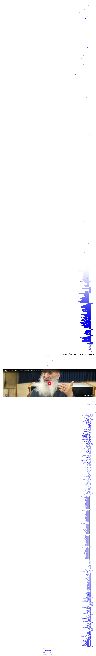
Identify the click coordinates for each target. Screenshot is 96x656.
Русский (89, 348)
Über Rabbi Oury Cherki (86, 341)
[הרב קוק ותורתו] (85, 292)
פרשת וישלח (87, 504)
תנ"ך (90, 84)
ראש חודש (87, 244)
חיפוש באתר (89, 4)
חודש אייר (87, 65)
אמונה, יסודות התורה (85, 41)
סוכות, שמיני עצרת (85, 78)
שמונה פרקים (86, 138)
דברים (88, 90)
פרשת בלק (87, 542)
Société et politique (85, 29)
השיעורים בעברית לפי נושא (86, 9)
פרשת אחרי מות (86, 529)
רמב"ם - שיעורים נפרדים (84, 145)
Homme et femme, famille (86, 435)
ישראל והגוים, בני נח (85, 48)
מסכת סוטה (87, 119)
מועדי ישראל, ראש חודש (87, 467)
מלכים (88, 94)
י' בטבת (87, 80)
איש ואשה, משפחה (85, 239)
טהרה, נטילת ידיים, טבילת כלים (85, 322)
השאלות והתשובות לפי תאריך (86, 306)
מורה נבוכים (87, 144)
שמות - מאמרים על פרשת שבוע (83, 268)
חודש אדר (89, 487)
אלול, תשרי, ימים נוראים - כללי (86, 479)
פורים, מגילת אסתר (85, 83)
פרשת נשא (87, 537)
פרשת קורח (87, 540)
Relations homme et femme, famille (82, 30)
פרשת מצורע (86, 528)
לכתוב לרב (91, 342)
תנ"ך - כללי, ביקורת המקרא (84, 85)
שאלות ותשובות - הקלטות (84, 58)
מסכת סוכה (87, 112)
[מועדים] (88, 243)
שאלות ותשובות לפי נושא (87, 305)
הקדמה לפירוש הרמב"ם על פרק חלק (82, 139)
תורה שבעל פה (86, 285)
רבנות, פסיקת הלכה (85, 132)
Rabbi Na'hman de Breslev (84, 34)
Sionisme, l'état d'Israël (85, 28)
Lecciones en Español (87, 39)
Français (89, 346)
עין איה (87, 166)
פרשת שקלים (89, 488)
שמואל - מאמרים (86, 274)
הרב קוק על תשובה (85, 174)
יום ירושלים (87, 68)
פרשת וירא (87, 500)
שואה (88, 49)
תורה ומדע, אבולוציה (85, 43)
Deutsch (89, 350)
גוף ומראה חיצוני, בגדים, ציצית (86, 320)
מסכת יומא (87, 111)
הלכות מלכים (86, 143)
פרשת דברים (86, 548)
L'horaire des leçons (85, 17)
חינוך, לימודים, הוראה (87, 318)
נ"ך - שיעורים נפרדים (85, 101)
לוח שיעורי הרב (88, 11)
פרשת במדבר (86, 536)
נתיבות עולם (87, 152)
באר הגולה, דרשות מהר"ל (84, 150)
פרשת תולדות (86, 502)
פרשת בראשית (86, 497)
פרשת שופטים (86, 552)
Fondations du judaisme (85, 26)
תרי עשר (87, 98)
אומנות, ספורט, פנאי (85, 57)
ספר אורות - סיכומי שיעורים (84, 293)
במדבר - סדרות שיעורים (85, 535)
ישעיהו (88, 95)
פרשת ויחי (87, 508)
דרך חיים (87, 151)
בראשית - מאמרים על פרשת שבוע (83, 267)
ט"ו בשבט (87, 81)
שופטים (87, 92)
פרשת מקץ (87, 506)
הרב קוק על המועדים (85, 297)
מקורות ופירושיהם (88, 308)
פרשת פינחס (87, 543)
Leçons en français (88, 14)
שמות (88, 87)
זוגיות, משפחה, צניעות (85, 52)
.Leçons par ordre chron (87, 421)
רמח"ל (90, 154)
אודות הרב (91, 335)
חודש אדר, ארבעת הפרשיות (84, 263)
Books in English (88, 332)
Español (89, 349)
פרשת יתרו (87, 515)
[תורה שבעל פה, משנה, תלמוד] (80, 281)
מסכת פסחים (86, 109)
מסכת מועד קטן (86, 116)
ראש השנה (87, 75)
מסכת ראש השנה (86, 110)
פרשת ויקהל (87, 520)
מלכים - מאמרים (86, 275)
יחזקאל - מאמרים (86, 278)
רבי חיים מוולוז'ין (88, 161)
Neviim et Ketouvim (85, 24)
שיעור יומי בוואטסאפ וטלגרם (88, 417)
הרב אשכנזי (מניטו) (88, 178)
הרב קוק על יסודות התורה (84, 298)
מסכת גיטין (89, 588)
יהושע (88, 91)
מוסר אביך (87, 169)
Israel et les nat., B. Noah (86, 436)
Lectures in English (87, 38)
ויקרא (88, 88)
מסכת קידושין (86, 121)
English (89, 347)
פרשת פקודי (87, 521)
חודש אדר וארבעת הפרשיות (84, 82)
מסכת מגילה (87, 115)
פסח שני (87, 67)
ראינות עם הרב (86, 241)
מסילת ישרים (86, 155)
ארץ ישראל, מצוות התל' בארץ (86, 455)
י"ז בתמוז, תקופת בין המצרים (84, 252)
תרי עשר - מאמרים (85, 279)
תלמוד (88, 283)
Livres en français (88, 331)
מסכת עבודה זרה (86, 125)
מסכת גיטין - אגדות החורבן (84, 120)
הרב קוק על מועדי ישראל (84, 173)
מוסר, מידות (87, 42)
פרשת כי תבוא (86, 554)
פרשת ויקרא (87, 524)
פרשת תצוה (87, 518)
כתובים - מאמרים (86, 280)
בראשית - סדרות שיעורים (84, 496)
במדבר (88, 89)
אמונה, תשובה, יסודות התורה (86, 307)
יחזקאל (87, 97)
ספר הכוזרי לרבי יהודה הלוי (86, 288)
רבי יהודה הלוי (88, 136)
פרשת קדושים (86, 530)
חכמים (88, 284)
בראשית (87, 86)
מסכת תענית (87, 114)
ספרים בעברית (88, 330)
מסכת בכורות (86, 128)
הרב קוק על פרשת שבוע (85, 172)
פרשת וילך (87, 556)
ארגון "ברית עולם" (90, 343)
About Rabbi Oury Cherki (86, 338)
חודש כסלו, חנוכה (86, 79)
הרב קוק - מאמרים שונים (84, 302)
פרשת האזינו (87, 557)
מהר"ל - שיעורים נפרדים (85, 153)
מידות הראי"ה (86, 295)
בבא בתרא (87, 123)
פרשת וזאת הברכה (85, 558)
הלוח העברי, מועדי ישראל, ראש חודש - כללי (81, 62)
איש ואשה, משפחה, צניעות (86, 319)
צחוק (88, 240)
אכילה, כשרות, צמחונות (85, 54)
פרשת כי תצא (86, 553)
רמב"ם (90, 137)
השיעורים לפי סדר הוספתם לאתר (85, 10)
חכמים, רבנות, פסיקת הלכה (86, 310)
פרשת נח (87, 498)
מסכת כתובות (86, 118)
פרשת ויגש (87, 507)
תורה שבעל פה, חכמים (87, 129)
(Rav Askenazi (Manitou (84, 36)
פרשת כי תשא (86, 519)
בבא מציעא (89, 590)
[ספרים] (90, 329)
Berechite (87, 19)
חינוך (88, 53)
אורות (88, 163)
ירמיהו (88, 96)
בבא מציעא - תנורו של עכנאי (84, 122)
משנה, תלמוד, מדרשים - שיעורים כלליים (82, 103)
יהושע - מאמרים (86, 272)
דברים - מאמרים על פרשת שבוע (83, 271)
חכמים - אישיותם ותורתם (84, 133)
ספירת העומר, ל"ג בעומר (84, 64)
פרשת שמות (87, 511)
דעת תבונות (87, 157)
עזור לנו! (89, 5)
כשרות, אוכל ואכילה (87, 321)
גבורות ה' (87, 147)
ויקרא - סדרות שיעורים (85, 523)
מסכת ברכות (87, 107)
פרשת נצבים (87, 555)
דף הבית (91, 3)
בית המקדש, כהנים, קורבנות (84, 51)
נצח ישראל (87, 149)
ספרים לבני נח (88, 334)
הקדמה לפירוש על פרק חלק (86, 607)
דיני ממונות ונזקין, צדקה (87, 324)
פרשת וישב (87, 505)
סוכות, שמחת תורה (85, 259)
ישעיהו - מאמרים (86, 276)
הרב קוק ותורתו (88, 292)
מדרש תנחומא (86, 106)
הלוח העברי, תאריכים (87, 326)
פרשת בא (87, 513)
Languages (91, 344)
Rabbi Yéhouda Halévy (85, 32)
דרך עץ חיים (87, 158)
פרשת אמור (87, 531)
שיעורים (92, 8)
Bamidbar (87, 22)
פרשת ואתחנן (86, 549)
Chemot (87, 20)
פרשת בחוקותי (86, 533)
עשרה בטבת (87, 261)
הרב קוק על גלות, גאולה (85, 300)
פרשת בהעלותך (86, 538)
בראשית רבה (86, 104)
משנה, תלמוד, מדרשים (87, 102)
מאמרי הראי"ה (86, 170)
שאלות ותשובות (90, 303)
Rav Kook (87, 35)
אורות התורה (86, 165)
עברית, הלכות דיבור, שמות (86, 309)
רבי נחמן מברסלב (88, 160)
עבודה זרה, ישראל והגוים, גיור (86, 317)
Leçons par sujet (88, 420)
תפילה (90, 287)
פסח (88, 63)
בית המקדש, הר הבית (87, 315)
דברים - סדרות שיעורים (85, 547)
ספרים (92, 329)
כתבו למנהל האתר (48, 650)
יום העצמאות (86, 66)
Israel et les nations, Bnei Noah (83, 31)
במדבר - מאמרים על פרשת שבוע (83, 270)
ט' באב (87, 72)
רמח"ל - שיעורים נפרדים (85, 159)
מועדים (90, 243)
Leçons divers (86, 37)
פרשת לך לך (87, 499)
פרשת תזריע (87, 527)
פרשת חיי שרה (86, 501)
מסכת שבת (87, 108)
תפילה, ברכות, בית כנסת (87, 311)
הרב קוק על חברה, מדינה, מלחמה (83, 301)
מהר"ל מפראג (88, 146)
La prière (87, 27)
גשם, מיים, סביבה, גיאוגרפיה (84, 56)
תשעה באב (87, 253)
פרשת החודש (89, 492)
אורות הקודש (86, 164)
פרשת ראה (87, 551)
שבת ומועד (89, 312)
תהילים (87, 99)
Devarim (87, 23)
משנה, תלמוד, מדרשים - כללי (86, 571)
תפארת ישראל (86, 148)
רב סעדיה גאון (88, 135)
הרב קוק (89, 162)
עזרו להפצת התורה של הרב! (48, 648)
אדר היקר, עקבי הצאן (85, 167)
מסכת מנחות (87, 127)
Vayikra (87, 21)
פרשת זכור (89, 489)
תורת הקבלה (87, 286)
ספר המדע (87, 141)
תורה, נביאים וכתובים (89, 493)
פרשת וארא (87, 512)
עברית (90, 345)
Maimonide (87, 33)
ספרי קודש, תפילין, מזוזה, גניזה (86, 323)
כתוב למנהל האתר (88, 6)
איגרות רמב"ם (86, 140)
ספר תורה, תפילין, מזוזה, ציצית (84, 55)
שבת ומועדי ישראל (88, 60)
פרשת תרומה (86, 517)
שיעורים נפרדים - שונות (87, 40)
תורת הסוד (87, 131)
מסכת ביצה (87, 113)
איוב (88, 100)
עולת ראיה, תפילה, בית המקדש (83, 168)
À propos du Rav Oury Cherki (85, 337)
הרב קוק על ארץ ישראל (85, 176)
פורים (88, 264)
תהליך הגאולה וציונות (85, 47)
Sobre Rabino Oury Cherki (86, 340)
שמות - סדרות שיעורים (85, 510)
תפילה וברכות (88, 134)
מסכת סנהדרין (88, 592)
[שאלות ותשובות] (87, 303)
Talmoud (87, 25)
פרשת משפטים (86, 516)
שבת (88, 61)
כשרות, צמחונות (88, 459)
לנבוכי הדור (87, 171)
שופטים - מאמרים (86, 273)
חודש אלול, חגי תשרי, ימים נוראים (83, 255)
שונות (88, 242)
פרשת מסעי (87, 545)
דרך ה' (88, 156)
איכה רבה (87, 105)
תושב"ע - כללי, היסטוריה (84, 130)
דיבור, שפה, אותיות (85, 45)
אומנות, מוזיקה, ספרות (87, 327)
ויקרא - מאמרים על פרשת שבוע (83, 269)
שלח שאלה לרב (88, 304)
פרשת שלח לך (86, 539)
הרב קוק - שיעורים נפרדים (84, 177)
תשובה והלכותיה (86, 44)
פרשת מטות (87, 544)
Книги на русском (87, 333)
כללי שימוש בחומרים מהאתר (86, 7)
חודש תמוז (87, 70)
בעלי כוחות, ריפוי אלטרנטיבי (86, 325)
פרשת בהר (87, 532)
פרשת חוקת (87, 541)
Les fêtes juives (86, 18)
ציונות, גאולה (89, 313)
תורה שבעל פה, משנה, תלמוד (86, 281)
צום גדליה (87, 76)
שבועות (87, 69)
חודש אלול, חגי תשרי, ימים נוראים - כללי (82, 74)
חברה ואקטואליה (88, 316)
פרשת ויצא (87, 503)
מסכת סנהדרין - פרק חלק (84, 124)
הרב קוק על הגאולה (85, 175)
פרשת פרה (89, 491)
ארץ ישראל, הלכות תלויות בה (86, 314)
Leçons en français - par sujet (84, 15)
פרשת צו (87, 525)
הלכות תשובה (86, 142)
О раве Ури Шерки (87, 339)
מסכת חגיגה (87, 117)
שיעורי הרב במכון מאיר (87, 13)
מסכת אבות (87, 126)
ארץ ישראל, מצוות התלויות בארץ (83, 50)
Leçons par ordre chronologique (83, 16)
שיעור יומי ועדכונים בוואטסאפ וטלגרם (84, 12)
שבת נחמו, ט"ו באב (85, 73)
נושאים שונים (86, 59)
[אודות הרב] (89, 335)
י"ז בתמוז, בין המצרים (85, 71)
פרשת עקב (87, 550)
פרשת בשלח (87, 514)
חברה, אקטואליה (86, 46)
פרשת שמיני (87, 526)
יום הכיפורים (87, 77)
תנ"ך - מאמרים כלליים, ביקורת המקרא (82, 266)
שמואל (88, 93)
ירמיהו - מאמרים (86, 277)
